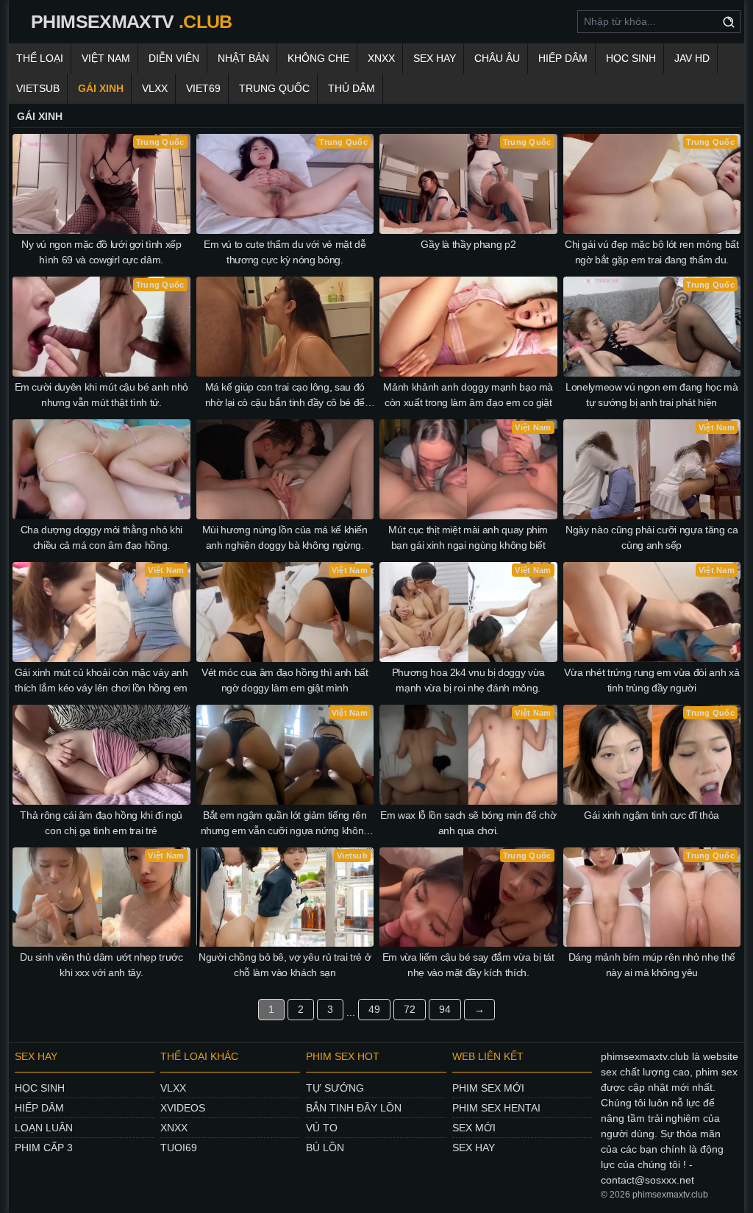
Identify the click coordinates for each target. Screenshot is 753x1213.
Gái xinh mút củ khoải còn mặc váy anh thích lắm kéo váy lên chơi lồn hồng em (101, 680)
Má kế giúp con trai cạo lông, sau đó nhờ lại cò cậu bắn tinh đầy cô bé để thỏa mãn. (285, 395)
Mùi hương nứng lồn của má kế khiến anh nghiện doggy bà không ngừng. (285, 537)
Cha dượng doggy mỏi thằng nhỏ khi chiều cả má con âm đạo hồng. (101, 537)
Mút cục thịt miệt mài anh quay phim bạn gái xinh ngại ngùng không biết (468, 537)
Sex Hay (434, 58)
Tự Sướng (335, 1088)
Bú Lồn (325, 1147)
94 (445, 1009)
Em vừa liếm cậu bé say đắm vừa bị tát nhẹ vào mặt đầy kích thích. (468, 964)
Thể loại (39, 58)
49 (374, 1009)
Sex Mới (474, 1128)
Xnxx (174, 1128)
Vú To (322, 1128)
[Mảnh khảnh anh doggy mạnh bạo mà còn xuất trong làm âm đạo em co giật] (468, 327)
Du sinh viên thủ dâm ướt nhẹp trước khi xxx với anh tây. (101, 964)
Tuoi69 (178, 1147)
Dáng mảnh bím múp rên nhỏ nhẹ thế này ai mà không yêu (651, 964)
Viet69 (203, 88)
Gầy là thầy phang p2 (468, 244)
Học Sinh (631, 58)
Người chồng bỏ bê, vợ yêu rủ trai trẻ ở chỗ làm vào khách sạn (285, 964)
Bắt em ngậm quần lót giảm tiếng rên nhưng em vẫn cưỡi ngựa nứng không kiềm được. (285, 824)
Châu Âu (497, 58)
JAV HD (692, 58)
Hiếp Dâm (563, 58)
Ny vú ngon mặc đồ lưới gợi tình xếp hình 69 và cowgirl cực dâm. (101, 252)
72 (409, 1009)
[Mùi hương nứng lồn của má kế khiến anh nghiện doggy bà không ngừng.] (285, 469)
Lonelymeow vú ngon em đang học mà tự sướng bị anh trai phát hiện (651, 394)
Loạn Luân (44, 1128)
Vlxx (173, 1088)
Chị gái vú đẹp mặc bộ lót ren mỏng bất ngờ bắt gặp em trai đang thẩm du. (652, 252)
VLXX (155, 88)
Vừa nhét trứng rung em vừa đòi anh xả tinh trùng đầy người (651, 680)
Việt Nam (106, 58)
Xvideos (182, 1108)
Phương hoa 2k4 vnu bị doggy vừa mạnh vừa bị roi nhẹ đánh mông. (468, 680)
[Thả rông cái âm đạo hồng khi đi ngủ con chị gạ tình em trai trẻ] (101, 755)
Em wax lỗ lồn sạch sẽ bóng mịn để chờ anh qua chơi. (468, 822)
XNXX (381, 58)
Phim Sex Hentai (496, 1108)
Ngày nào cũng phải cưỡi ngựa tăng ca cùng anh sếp (651, 537)
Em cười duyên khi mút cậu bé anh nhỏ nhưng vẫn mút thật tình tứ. (101, 394)
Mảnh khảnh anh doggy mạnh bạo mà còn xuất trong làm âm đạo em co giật (468, 394)
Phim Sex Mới (488, 1088)
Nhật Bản (243, 58)
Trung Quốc (274, 88)
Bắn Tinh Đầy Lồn (354, 1108)
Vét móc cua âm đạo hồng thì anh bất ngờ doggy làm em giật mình (284, 680)
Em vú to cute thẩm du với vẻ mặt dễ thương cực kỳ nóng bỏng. (285, 252)
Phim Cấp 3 (44, 1147)
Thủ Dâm (351, 88)
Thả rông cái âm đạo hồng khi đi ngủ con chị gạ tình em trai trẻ (101, 822)
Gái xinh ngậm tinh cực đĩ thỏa (651, 815)
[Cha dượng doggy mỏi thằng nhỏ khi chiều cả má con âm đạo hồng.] (101, 469)
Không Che (318, 58)
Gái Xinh (101, 88)
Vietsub (38, 88)
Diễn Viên (174, 58)
